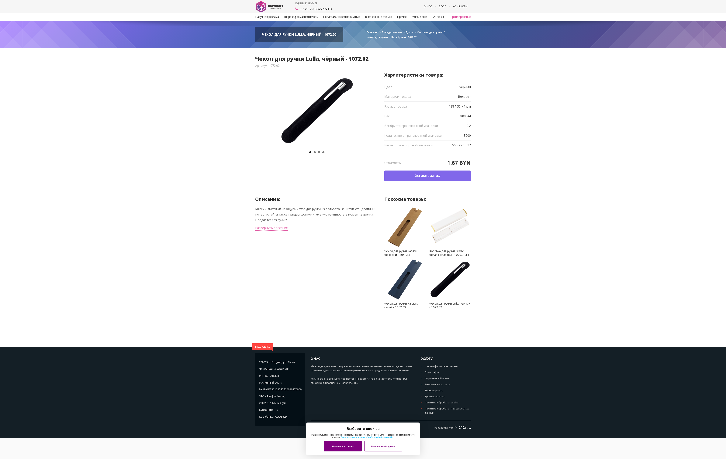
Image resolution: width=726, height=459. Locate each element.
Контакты (460, 6)
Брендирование (461, 17)
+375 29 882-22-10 (316, 9)
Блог (442, 6)
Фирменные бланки (437, 378)
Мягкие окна (419, 17)
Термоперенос (434, 390)
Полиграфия (432, 372)
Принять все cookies (343, 446)
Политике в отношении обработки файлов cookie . (367, 437)
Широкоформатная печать (301, 17)
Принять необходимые (383, 446)
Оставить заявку (428, 176)
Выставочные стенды (378, 17)
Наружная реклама (267, 17)
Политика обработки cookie (441, 402)
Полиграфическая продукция (341, 17)
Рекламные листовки (437, 384)
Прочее (401, 17)
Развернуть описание (271, 228)
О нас (428, 6)
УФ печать (439, 17)
